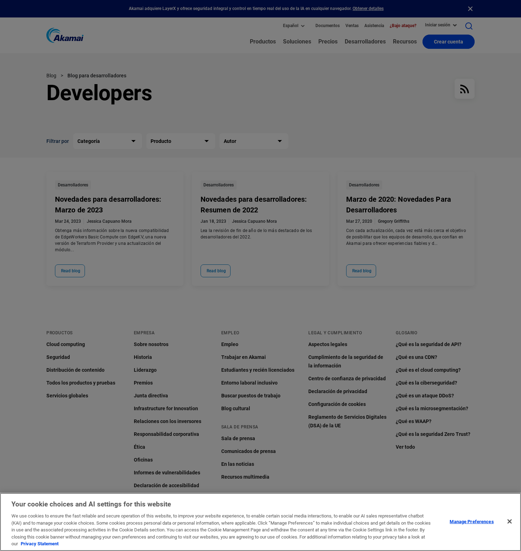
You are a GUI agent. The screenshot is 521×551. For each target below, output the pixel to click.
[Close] (509, 521)
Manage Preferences (472, 521)
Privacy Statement (40, 543)
